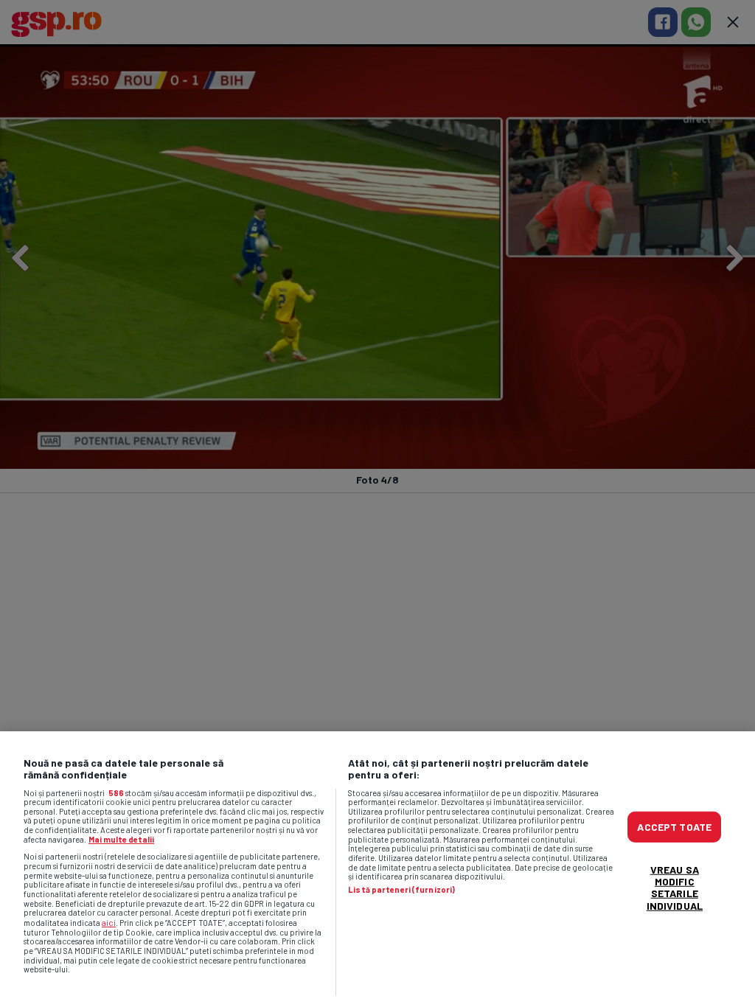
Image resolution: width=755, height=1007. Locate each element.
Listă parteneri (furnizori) (401, 889)
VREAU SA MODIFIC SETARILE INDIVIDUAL (675, 887)
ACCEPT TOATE (674, 826)
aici (109, 922)
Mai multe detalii (121, 839)
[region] (377, 869)
